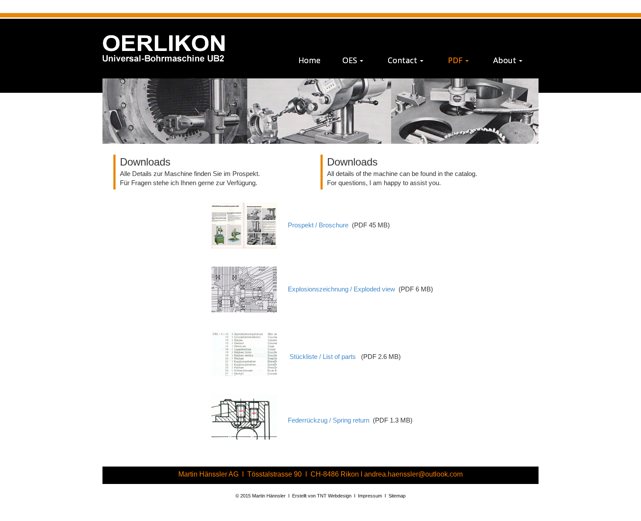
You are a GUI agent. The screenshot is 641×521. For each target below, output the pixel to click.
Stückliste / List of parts (324, 357)
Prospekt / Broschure (318, 225)
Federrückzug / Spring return (328, 420)
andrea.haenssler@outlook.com (413, 474)
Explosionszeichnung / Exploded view (341, 289)
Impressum (370, 495)
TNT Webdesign (334, 495)
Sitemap (397, 495)
